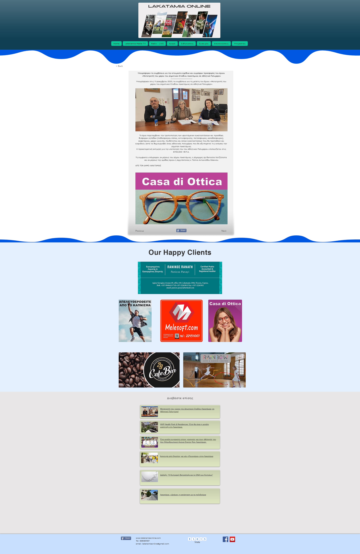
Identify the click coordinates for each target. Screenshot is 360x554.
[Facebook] (225, 539)
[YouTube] (232, 539)
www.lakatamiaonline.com (148, 538)
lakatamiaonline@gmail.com (155, 543)
